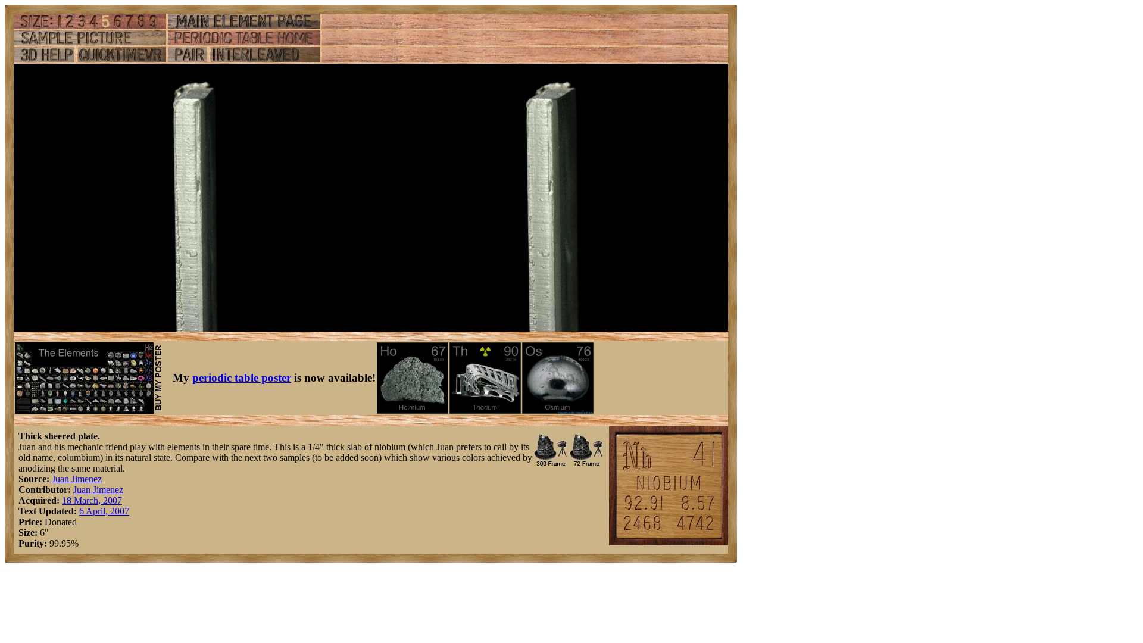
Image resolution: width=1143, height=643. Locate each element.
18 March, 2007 (92, 500)
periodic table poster (241, 378)
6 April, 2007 (104, 511)
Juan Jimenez (77, 479)
